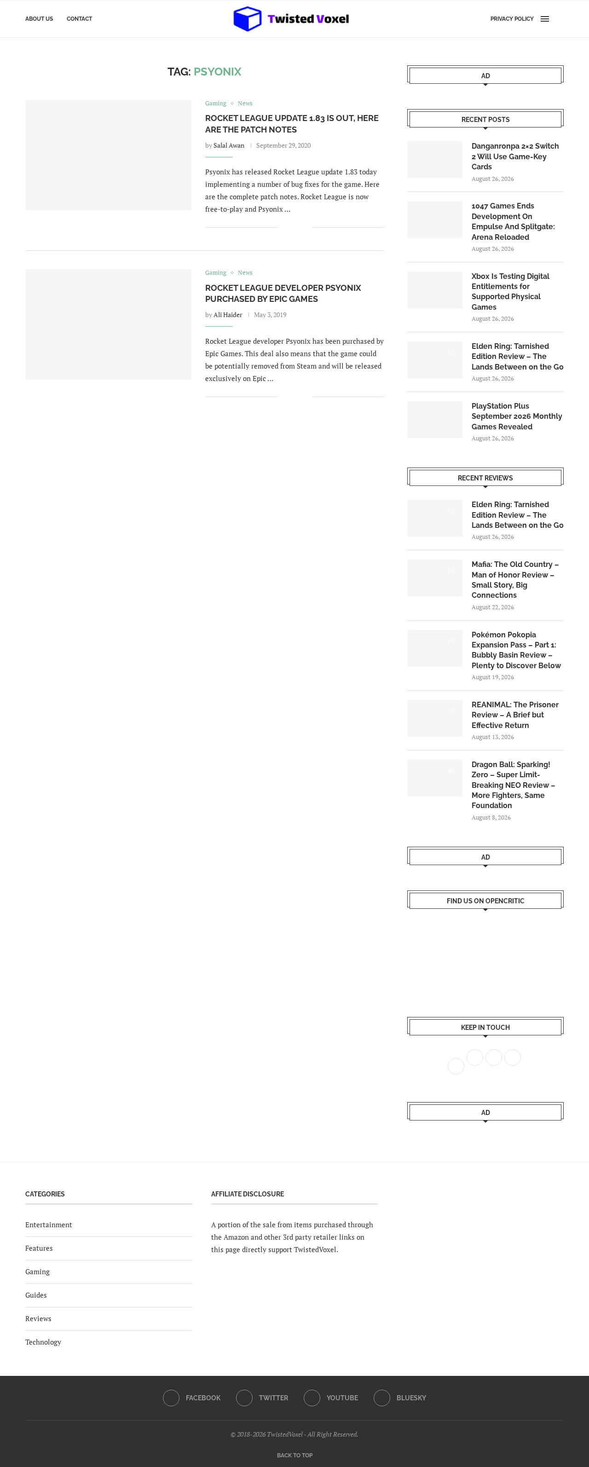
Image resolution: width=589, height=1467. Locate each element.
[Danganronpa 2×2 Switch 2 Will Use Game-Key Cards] (434, 159)
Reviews (38, 1318)
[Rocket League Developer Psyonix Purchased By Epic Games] (108, 324)
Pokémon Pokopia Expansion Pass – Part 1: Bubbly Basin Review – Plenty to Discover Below (516, 650)
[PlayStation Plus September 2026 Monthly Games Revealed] (434, 419)
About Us (39, 19)
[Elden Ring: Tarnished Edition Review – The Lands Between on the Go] (434, 359)
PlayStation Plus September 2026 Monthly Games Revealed (517, 416)
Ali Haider (228, 314)
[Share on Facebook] (291, 227)
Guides (36, 1295)
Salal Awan (229, 145)
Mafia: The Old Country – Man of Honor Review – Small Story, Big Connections (515, 580)
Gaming (37, 1271)
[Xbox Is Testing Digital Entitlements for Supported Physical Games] (434, 289)
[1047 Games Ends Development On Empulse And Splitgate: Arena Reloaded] (434, 219)
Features (39, 1248)
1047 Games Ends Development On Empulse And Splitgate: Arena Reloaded (513, 221)
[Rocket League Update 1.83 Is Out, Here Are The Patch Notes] (108, 155)
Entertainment (48, 1224)
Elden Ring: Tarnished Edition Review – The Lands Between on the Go (518, 356)
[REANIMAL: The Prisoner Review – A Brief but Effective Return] (434, 718)
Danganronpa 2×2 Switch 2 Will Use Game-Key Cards (515, 156)
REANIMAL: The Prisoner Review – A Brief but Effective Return (515, 715)
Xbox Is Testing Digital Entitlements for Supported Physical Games (510, 292)
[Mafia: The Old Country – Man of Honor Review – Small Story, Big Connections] (434, 578)
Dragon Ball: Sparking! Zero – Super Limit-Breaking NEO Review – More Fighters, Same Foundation (513, 785)
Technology (43, 1341)
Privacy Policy (512, 19)
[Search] (559, 18)
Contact (79, 19)
